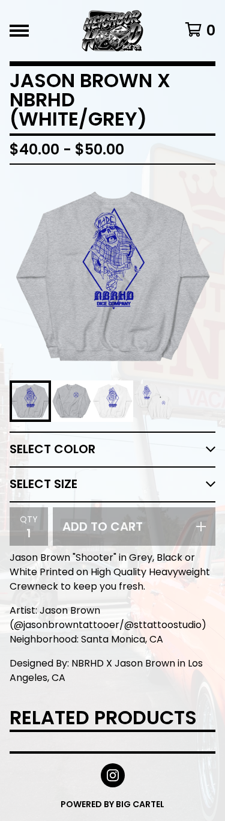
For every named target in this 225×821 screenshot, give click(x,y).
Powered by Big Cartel (112, 804)
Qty (29, 519)
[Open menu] (19, 30)
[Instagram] (113, 775)
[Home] (112, 31)
